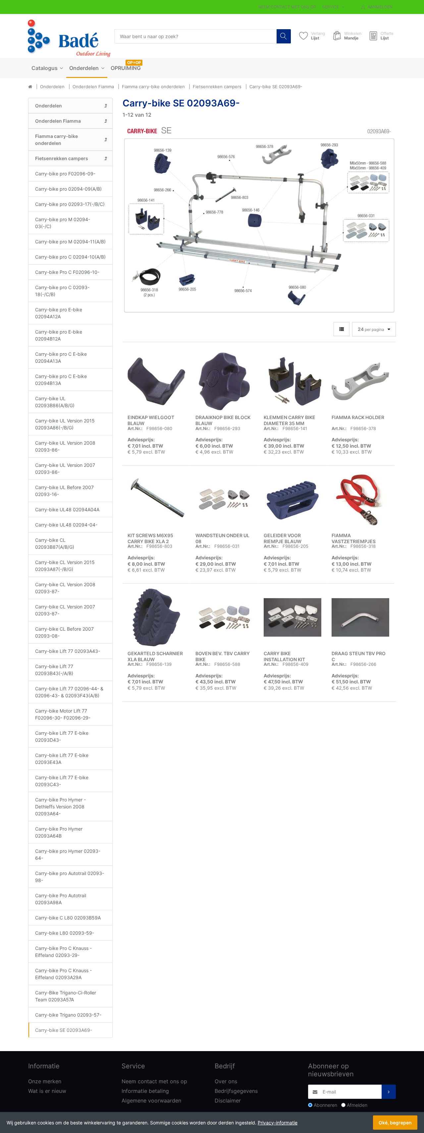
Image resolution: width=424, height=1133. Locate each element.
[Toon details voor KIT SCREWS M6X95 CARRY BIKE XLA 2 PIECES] (156, 499)
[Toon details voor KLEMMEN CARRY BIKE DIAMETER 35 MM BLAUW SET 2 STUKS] (292, 381)
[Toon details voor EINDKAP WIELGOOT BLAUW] (156, 381)
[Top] (30, 87)
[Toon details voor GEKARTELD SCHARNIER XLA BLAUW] (156, 617)
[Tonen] (341, 329)
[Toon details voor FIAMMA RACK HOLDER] (360, 381)
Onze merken (44, 1081)
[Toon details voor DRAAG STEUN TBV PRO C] (360, 617)
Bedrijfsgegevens (236, 1091)
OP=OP (134, 62)
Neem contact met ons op (287, 6)
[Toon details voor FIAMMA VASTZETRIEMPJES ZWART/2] (360, 499)
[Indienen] (389, 1092)
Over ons (226, 1081)
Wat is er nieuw (47, 1091)
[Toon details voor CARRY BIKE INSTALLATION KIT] (292, 617)
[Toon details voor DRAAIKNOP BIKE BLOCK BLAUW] (224, 381)
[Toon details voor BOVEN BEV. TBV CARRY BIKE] (224, 617)
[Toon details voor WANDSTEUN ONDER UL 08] (224, 499)
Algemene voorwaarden (151, 1100)
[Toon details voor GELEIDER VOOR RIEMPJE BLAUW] (292, 499)
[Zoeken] (284, 36)
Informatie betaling (145, 1091)
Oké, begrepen (395, 1122)
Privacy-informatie (277, 1122)
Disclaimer (228, 1100)
